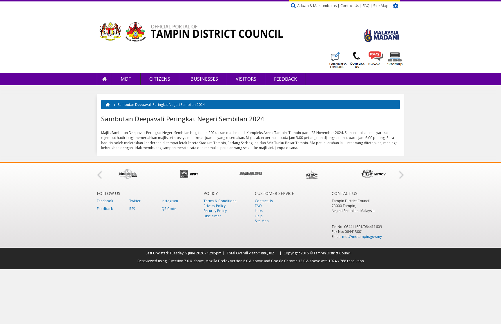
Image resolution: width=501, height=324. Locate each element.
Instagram (169, 200)
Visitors (246, 79)
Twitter (135, 200)
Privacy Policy (215, 205)
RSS (132, 208)
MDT (126, 79)
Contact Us (349, 5)
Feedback (285, 79)
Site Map (381, 5)
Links (259, 210)
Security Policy (215, 210)
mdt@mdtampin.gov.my (362, 236)
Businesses (203, 79)
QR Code (168, 208)
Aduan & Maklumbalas (317, 5)
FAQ (366, 5)
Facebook (105, 200)
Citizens (159, 79)
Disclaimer (212, 215)
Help (259, 215)
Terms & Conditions (220, 200)
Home (104, 79)
